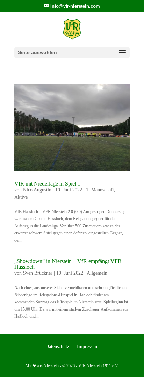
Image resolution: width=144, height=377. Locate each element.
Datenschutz (57, 346)
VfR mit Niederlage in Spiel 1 (47, 184)
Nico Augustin (37, 190)
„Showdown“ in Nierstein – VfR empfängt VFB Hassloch (68, 264)
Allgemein (97, 273)
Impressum (88, 346)
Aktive (21, 197)
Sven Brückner (37, 273)
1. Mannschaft (100, 190)
